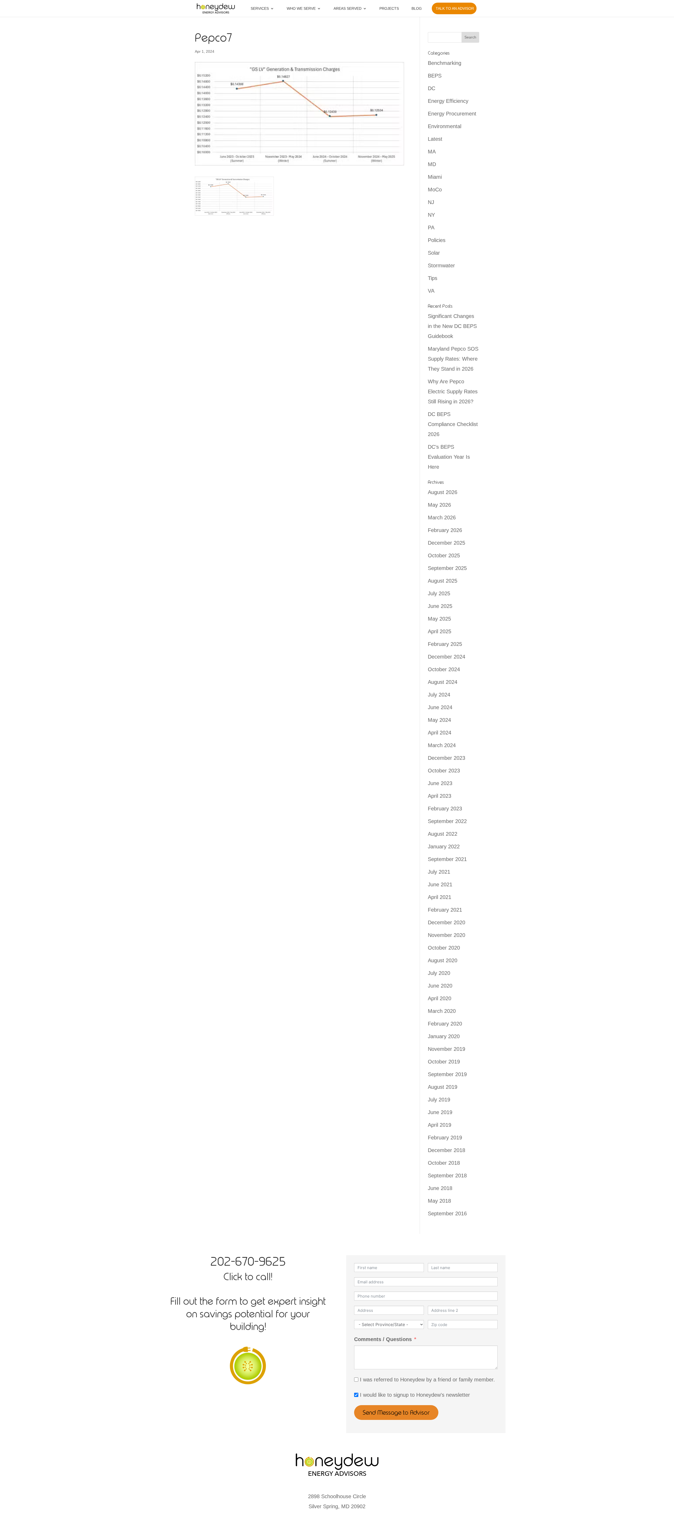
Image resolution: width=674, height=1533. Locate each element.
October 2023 (444, 770)
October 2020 (444, 948)
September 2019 (447, 1074)
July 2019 (439, 1099)
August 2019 (442, 1087)
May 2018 (439, 1201)
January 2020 (444, 1036)
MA (432, 151)
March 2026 (442, 517)
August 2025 (442, 581)
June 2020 (440, 986)
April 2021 (439, 897)
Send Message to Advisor (396, 1412)
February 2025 (445, 644)
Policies (436, 240)
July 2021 (439, 872)
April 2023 (439, 796)
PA (431, 227)
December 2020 (446, 922)
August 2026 (442, 492)
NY (431, 215)
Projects (389, 8)
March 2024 (442, 745)
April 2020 (439, 998)
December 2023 (446, 758)
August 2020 (442, 960)
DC (431, 88)
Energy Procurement (452, 114)
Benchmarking (444, 63)
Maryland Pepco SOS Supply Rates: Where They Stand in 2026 (453, 359)
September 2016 (447, 1213)
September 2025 (447, 568)
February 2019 (445, 1137)
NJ (431, 202)
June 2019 (440, 1112)
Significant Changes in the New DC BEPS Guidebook (452, 326)
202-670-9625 (248, 1261)
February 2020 (445, 1024)
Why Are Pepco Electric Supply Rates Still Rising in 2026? (453, 391)
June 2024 (440, 707)
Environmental (444, 126)
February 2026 (445, 530)
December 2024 (446, 657)
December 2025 (446, 543)
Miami (435, 177)
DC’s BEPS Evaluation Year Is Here (449, 457)
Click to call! (248, 1277)
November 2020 (446, 935)
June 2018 (440, 1188)
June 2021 (440, 884)
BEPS (435, 76)
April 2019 (439, 1125)
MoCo (435, 189)
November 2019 (446, 1049)
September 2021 (447, 859)
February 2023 (445, 808)
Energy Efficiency (448, 101)
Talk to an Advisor (455, 8)
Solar (434, 253)
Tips (432, 278)
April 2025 (439, 631)
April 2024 (439, 733)
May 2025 (439, 619)
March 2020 (442, 1011)
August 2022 (442, 834)
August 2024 (442, 682)
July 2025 (439, 593)
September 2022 (447, 821)
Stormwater (441, 265)
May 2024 (439, 720)
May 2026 (439, 505)
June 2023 (440, 783)
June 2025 (440, 606)
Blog (417, 8)
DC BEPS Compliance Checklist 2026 (453, 424)
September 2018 (447, 1175)
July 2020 (439, 973)
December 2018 (446, 1150)
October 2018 (444, 1163)
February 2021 (445, 910)
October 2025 (444, 555)
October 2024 (444, 669)
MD (432, 164)
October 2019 (444, 1062)
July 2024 (439, 695)
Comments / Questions (383, 1339)
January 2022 (444, 846)
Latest (435, 139)
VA (431, 291)
